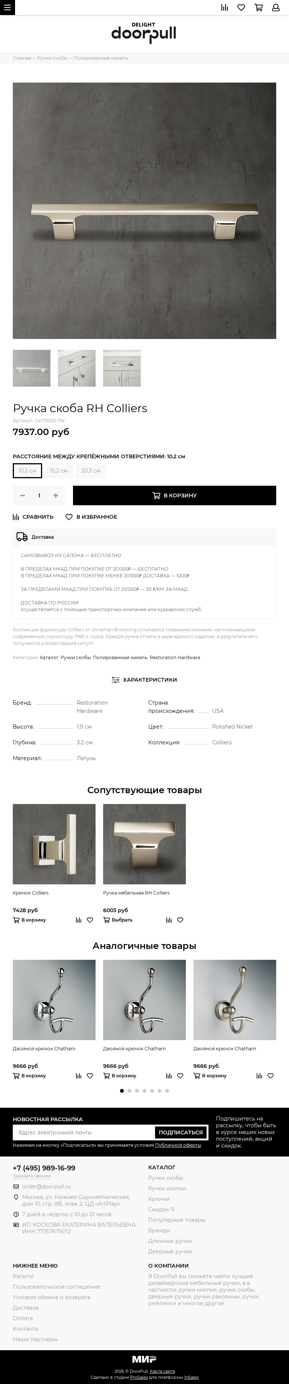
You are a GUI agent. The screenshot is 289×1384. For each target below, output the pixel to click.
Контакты (26, 1328)
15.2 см (59, 470)
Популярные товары (176, 1220)
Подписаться (181, 1132)
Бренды (159, 1230)
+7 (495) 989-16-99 (44, 1168)
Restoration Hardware (175, 657)
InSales (191, 1377)
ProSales (139, 1377)
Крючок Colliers (31, 893)
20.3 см (90, 470)
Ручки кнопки (167, 1188)
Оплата (23, 1318)
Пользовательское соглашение (56, 1286)
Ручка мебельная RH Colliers (136, 893)
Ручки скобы (76, 657)
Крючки (159, 1199)
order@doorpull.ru (46, 1186)
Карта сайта (162, 1371)
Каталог (49, 657)
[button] (122, 1091)
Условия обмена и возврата (51, 1297)
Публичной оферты (178, 1145)
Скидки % (161, 1209)
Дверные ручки (170, 1251)
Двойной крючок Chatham (44, 1048)
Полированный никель (120, 657)
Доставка (25, 1307)
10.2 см (27, 470)
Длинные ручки (170, 1241)
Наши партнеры (35, 1339)
